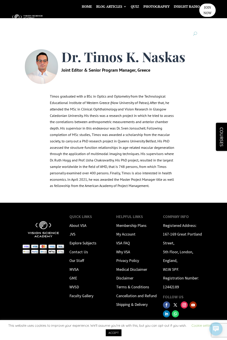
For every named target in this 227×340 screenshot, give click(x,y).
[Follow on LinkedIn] (166, 313)
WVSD (74, 286)
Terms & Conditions (132, 286)
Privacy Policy (127, 260)
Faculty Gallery (81, 295)
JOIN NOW (207, 10)
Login (194, 23)
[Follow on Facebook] (166, 305)
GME (73, 278)
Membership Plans (131, 225)
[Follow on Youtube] (193, 305)
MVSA (74, 269)
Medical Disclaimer (131, 269)
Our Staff (76, 260)
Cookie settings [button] (203, 325)
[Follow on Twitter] (175, 305)
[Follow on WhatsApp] (175, 313)
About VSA (77, 225)
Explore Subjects (82, 243)
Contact (177, 23)
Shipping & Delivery (132, 304)
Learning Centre (149, 23)
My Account (125, 234)
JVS (72, 234)
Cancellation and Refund (136, 295)
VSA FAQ (123, 243)
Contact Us (78, 251)
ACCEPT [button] (113, 332)
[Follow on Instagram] (184, 305)
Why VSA (123, 251)
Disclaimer (124, 278)
